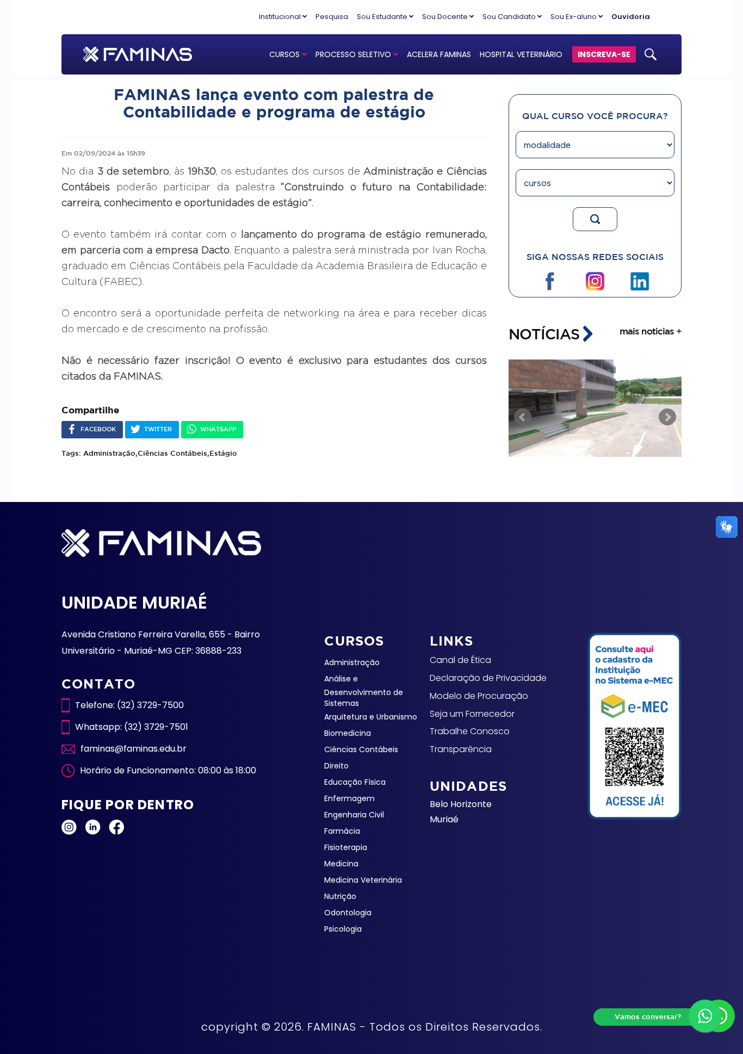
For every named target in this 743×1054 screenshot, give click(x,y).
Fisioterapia (345, 847)
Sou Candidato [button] (509, 16)
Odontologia (347, 912)
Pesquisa (331, 16)
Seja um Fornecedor (472, 714)
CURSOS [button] (285, 54)
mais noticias (651, 331)
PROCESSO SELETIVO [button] (354, 54)
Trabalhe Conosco (470, 731)
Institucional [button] (280, 16)
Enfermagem (349, 798)
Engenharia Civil (354, 814)
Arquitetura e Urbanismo (370, 716)
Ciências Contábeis (361, 749)
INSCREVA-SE (604, 54)
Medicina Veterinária (363, 880)
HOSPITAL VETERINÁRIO (521, 54)
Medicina (341, 863)
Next (667, 417)
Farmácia (342, 831)
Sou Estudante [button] (383, 16)
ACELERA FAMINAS (439, 54)
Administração (352, 662)
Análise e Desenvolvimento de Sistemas (363, 691)
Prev (522, 417)
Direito (336, 765)
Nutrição (340, 896)
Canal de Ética (460, 660)
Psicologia (343, 928)
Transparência (461, 749)
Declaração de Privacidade (488, 678)
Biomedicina (347, 733)
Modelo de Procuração (479, 696)
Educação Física (355, 782)
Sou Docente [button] (445, 16)
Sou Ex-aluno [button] (574, 16)
